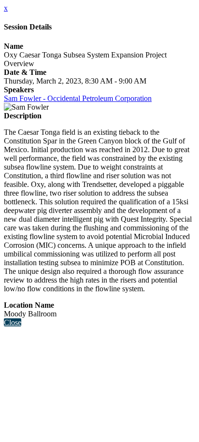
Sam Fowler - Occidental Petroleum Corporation (78, 98)
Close (12, 322)
